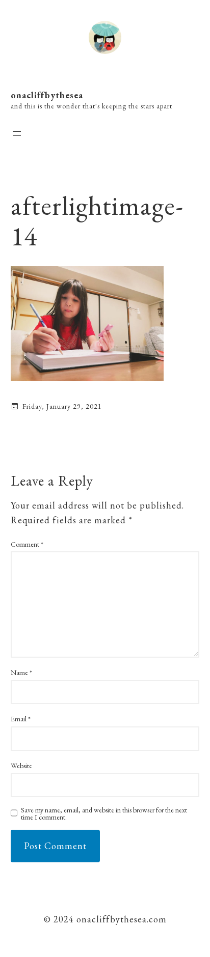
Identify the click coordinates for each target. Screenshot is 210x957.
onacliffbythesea (47, 95)
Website (21, 765)
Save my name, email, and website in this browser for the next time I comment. (104, 813)
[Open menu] (17, 133)
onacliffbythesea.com (120, 919)
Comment (27, 544)
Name (21, 672)
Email (21, 718)
